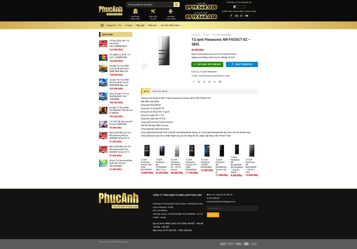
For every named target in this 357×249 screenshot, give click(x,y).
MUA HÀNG (238, 11)
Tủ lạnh (128, 25)
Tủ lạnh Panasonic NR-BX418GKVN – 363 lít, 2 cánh (251, 166)
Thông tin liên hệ (159, 91)
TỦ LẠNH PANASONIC (221, 35)
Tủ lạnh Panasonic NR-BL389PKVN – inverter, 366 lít (222, 166)
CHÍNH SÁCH (227, 11)
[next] (258, 164)
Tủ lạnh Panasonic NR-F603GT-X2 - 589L (214, 76)
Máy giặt (140, 25)
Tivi (119, 25)
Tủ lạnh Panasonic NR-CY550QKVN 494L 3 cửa (161, 165)
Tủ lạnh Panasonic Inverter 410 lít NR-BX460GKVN (191, 165)
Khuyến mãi (246, 2)
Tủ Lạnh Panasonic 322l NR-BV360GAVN (206, 163)
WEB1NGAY (114, 242)
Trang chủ (111, 25)
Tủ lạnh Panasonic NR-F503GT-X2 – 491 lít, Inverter (176, 165)
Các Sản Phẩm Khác (170, 25)
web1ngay (124, 242)
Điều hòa (152, 25)
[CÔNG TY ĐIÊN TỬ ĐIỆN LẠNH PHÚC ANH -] (110, 10)
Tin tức (238, 2)
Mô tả (146, 91)
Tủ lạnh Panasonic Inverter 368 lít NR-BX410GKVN (146, 165)
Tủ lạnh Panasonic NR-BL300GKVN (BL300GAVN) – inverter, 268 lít (237, 164)
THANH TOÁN (250, 11)
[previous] (141, 164)
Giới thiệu (230, 2)
